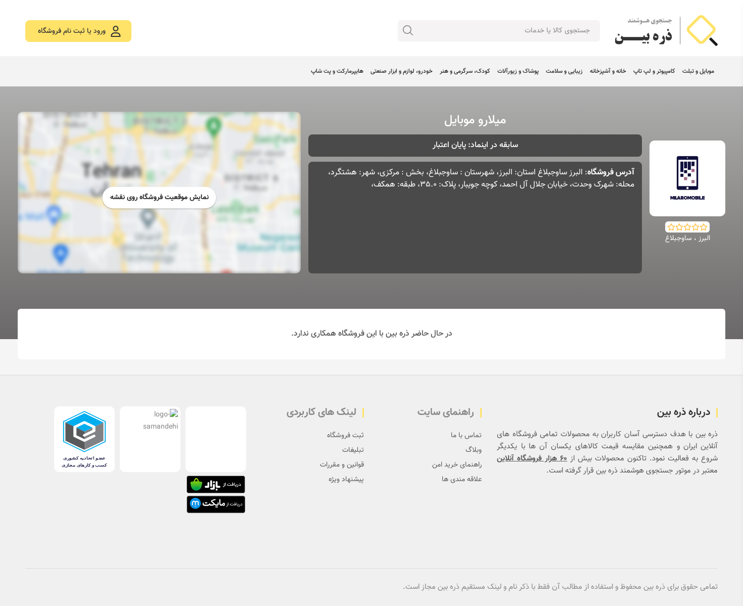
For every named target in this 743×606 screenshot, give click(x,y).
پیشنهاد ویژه (346, 479)
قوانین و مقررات (342, 465)
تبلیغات (353, 450)
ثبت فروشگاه (345, 435)
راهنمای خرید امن (457, 465)
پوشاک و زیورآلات (518, 71)
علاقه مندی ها (462, 479)
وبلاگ (474, 450)
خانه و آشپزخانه (608, 71)
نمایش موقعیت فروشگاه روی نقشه (159, 197)
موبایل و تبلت (698, 71)
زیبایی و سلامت (564, 71)
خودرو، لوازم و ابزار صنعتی (401, 71)
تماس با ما (466, 435)
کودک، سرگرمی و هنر (465, 71)
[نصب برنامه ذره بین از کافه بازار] (215, 484)
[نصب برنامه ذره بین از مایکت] (215, 504)
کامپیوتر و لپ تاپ (654, 71)
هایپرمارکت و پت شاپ (337, 71)
